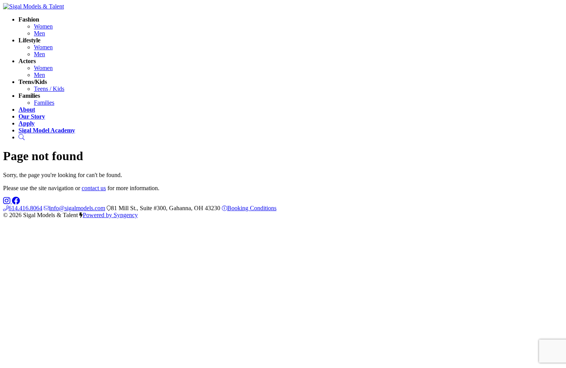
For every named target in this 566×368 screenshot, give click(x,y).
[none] (28, 19)
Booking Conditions (251, 208)
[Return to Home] (33, 6)
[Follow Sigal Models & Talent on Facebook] (16, 201)
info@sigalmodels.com (77, 208)
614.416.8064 (25, 208)
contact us (94, 188)
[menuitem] (43, 26)
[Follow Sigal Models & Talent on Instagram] (7, 201)
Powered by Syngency (110, 215)
